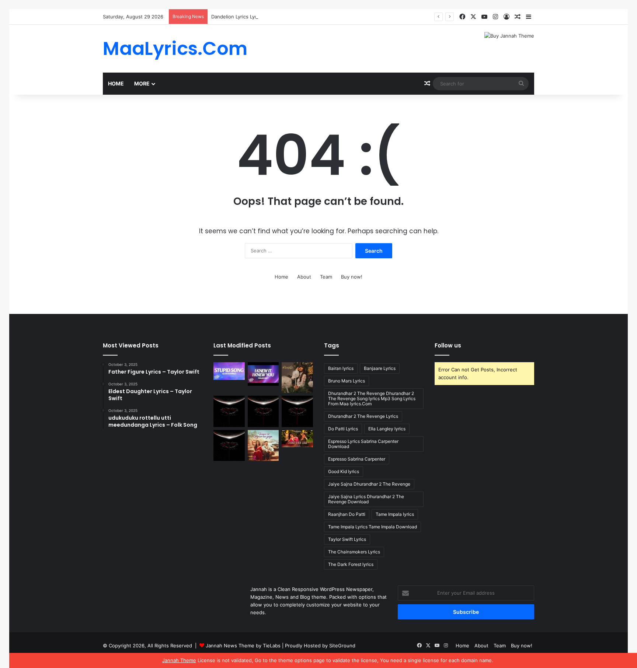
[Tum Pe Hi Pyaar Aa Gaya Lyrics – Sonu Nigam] (263, 445)
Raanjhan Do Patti (346, 514)
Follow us (448, 345)
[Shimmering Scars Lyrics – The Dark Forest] (263, 411)
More (142, 83)
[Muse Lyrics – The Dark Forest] (229, 445)
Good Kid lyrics (343, 471)
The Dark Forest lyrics (350, 564)
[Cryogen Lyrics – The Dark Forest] (229, 411)
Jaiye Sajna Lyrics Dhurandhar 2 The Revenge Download (366, 499)
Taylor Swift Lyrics (347, 539)
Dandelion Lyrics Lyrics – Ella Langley (253, 17)
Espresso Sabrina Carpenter (356, 459)
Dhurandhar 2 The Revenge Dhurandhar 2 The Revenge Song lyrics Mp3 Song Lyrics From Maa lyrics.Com (371, 398)
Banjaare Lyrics (380, 368)
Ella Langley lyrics (386, 428)
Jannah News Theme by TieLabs (243, 645)
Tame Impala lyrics (395, 514)
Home (116, 83)
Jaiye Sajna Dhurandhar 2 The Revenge (369, 484)
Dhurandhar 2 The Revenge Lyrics (363, 416)
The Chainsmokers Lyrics (354, 552)
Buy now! (351, 277)
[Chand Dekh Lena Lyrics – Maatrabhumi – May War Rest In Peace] (297, 438)
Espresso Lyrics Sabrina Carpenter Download (363, 443)
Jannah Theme (179, 660)
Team (326, 277)
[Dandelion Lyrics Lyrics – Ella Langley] (297, 377)
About (304, 277)
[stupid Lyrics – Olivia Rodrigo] (229, 371)
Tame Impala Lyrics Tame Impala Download (372, 526)
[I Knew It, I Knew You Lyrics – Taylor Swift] (263, 374)
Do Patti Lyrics (343, 428)
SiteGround (342, 645)
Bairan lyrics (341, 368)
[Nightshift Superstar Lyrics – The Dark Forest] (297, 411)
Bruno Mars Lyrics (346, 381)
